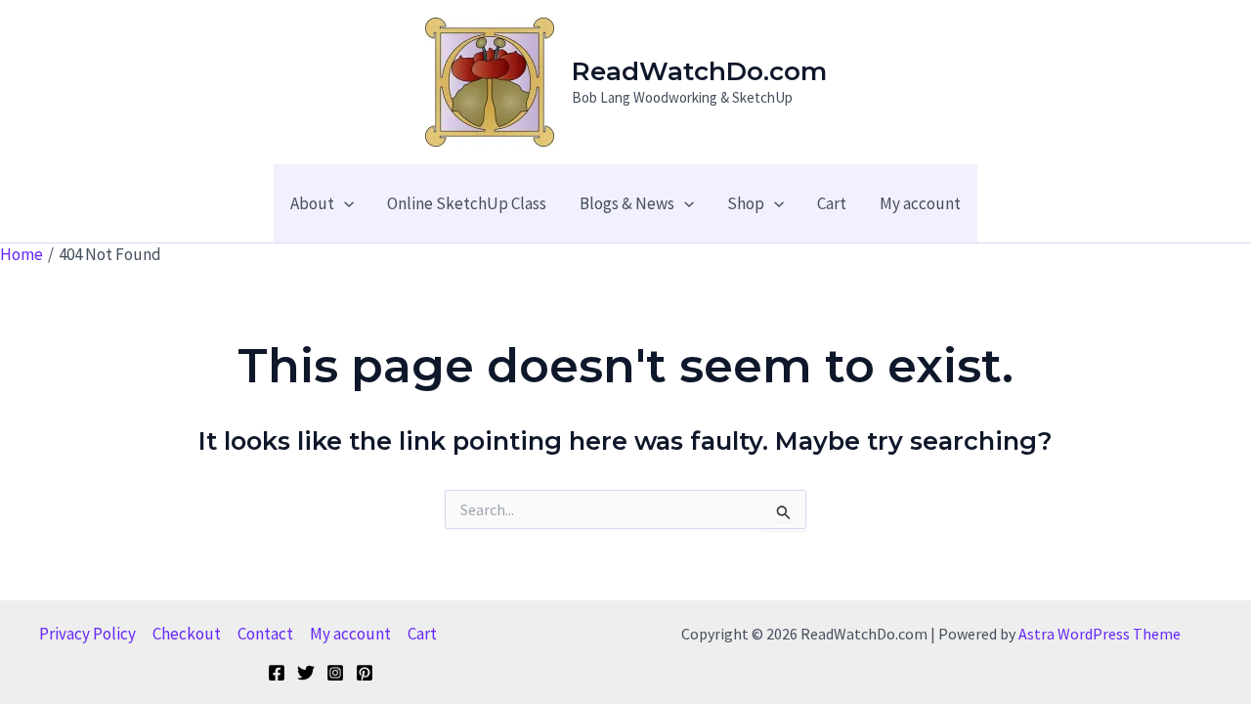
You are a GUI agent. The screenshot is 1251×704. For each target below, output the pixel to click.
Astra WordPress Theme (1099, 633)
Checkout (186, 633)
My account (350, 633)
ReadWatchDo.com (699, 71)
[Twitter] (306, 673)
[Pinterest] (364, 673)
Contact (265, 633)
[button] (344, 203)
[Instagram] (335, 673)
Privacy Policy (87, 633)
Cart (422, 633)
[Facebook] (276, 673)
